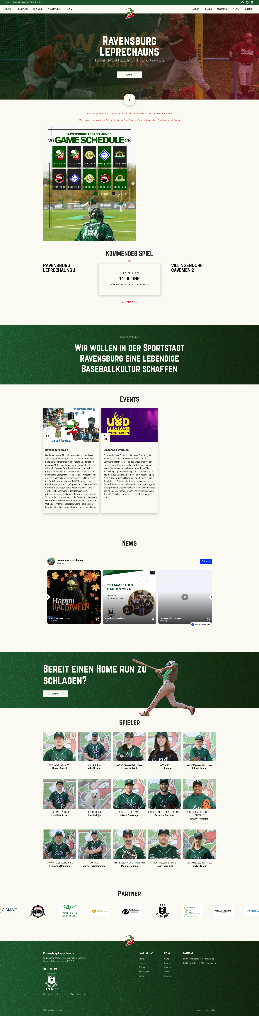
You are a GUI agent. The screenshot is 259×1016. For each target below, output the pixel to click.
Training (38, 9)
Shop (196, 9)
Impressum (196, 1010)
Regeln (208, 9)
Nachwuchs (54, 9)
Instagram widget (202, 624)
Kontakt (249, 9)
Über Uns (222, 9)
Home (8, 9)
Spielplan (22, 9)
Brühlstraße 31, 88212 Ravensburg (199, 963)
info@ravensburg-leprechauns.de (27, 2)
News (236, 9)
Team (69, 9)
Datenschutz (210, 1010)
